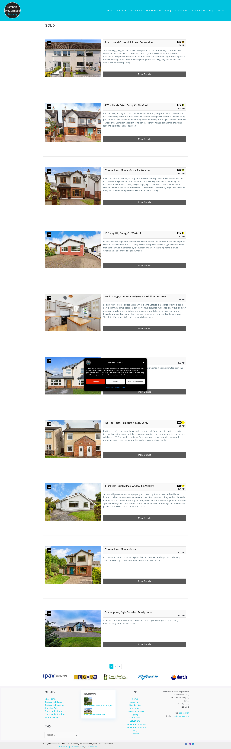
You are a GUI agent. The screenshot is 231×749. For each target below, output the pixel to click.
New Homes (50, 699)
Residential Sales (53, 702)
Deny (115, 382)
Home (135, 699)
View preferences (135, 382)
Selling (135, 714)
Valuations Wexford (136, 727)
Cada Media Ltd (91, 747)
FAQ (135, 730)
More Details (144, 74)
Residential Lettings (54, 705)
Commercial (135, 717)
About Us (135, 702)
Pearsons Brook (136, 711)
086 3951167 (184, 713)
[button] (143, 362)
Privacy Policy (120, 387)
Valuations (135, 721)
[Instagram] (190, 744)
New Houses (135, 708)
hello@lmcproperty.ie (180, 716)
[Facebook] (186, 744)
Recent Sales (51, 717)
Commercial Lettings (55, 714)
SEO (81, 747)
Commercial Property (55, 711)
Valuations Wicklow (136, 724)
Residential (135, 705)
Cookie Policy (109, 387)
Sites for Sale (51, 708)
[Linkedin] (193, 744)
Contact (135, 733)
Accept (96, 382)
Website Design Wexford (68, 747)
